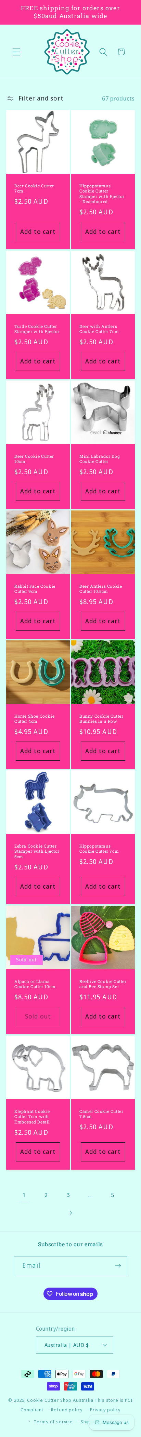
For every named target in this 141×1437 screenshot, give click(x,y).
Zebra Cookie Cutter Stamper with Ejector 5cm (37, 851)
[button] (17, 52)
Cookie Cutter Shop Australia (60, 1400)
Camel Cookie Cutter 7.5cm (101, 1113)
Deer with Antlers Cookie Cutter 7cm (99, 329)
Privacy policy (105, 1410)
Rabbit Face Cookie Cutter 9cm (34, 589)
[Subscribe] (118, 1265)
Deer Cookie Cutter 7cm (34, 188)
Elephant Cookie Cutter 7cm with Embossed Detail (32, 1116)
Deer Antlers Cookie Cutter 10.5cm (100, 589)
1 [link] (24, 1195)
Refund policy (66, 1410)
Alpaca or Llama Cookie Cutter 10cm (35, 984)
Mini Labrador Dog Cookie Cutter (99, 459)
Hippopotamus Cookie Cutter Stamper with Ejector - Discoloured (102, 193)
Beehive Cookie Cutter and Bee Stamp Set (103, 984)
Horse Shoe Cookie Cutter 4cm (34, 719)
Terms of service (53, 1422)
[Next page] (71, 1213)
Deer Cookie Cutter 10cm (34, 459)
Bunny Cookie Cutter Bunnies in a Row (101, 719)
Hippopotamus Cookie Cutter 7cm (99, 848)
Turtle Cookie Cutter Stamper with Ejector (37, 329)
